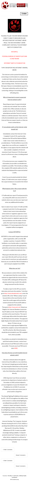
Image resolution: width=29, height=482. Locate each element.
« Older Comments (7, 449)
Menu (25, 13)
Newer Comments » (21, 455)
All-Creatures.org (14, 479)
